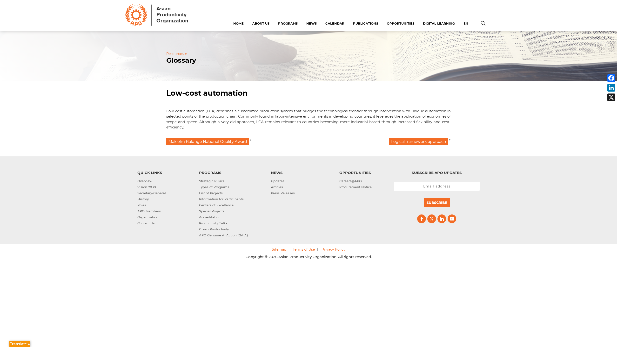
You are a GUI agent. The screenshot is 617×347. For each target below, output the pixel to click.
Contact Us (146, 223)
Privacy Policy (333, 249)
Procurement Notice (355, 187)
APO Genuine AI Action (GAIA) (223, 235)
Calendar (334, 23)
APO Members (149, 211)
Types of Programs (214, 187)
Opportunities (400, 23)
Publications (365, 23)
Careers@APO (350, 181)
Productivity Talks (213, 223)
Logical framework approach (418, 141)
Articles (277, 187)
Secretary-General (151, 193)
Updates (277, 181)
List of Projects (211, 193)
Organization (147, 217)
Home (238, 23)
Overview (144, 181)
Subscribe (437, 202)
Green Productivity (214, 229)
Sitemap (279, 249)
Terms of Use (304, 249)
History (143, 199)
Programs (288, 23)
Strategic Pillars (211, 181)
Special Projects (211, 211)
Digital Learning (439, 23)
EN (465, 23)
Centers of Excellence (216, 205)
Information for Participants (221, 199)
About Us (260, 23)
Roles (141, 205)
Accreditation (210, 217)
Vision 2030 (146, 187)
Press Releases (283, 193)
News (311, 23)
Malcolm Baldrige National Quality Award (207, 141)
